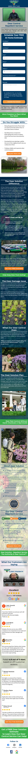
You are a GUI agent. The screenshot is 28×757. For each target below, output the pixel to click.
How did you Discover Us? (9, 75)
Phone (5, 61)
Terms (7, 97)
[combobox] (14, 78)
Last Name (6, 48)
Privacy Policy (19, 95)
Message (5, 82)
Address (5, 68)
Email (4, 54)
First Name (6, 41)
